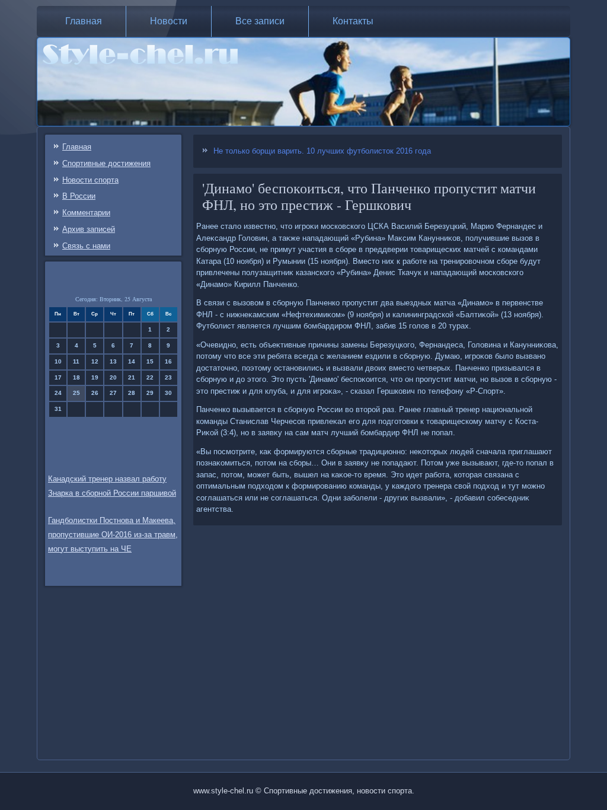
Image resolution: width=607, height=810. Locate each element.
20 (113, 377)
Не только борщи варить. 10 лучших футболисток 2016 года (322, 150)
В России (78, 196)
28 (131, 393)
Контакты (353, 21)
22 (150, 377)
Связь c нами (86, 245)
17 (58, 377)
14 (131, 361)
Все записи (260, 21)
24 (58, 393)
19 (94, 377)
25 (76, 393)
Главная (83, 21)
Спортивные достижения (106, 163)
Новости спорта (90, 180)
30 (168, 393)
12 (94, 361)
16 (168, 361)
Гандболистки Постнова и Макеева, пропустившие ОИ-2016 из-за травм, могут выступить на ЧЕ (113, 534)
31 (58, 409)
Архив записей (88, 229)
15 (150, 361)
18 (76, 377)
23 (168, 377)
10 (58, 361)
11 (76, 361)
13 (113, 361)
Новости (168, 21)
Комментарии (86, 212)
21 (131, 377)
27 (113, 393)
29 (150, 393)
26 (94, 393)
